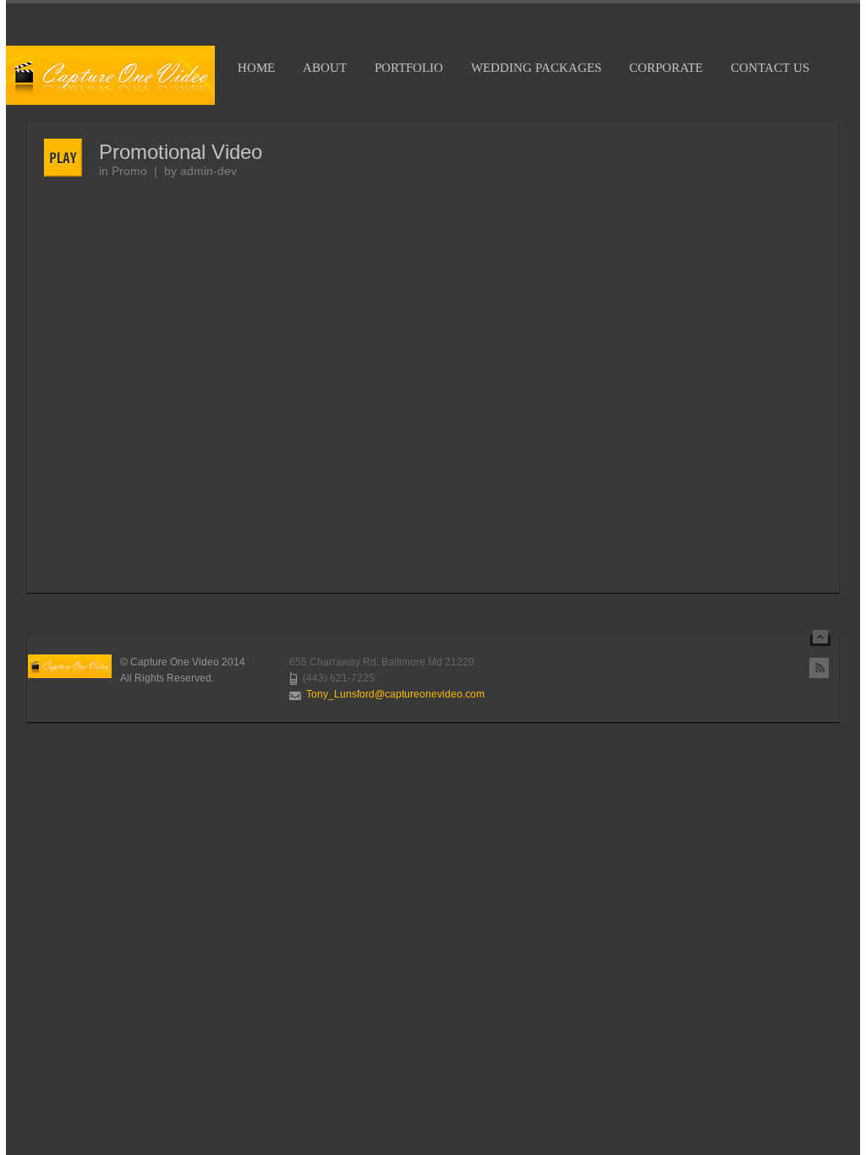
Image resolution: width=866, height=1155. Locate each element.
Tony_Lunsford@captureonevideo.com (395, 694)
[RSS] (819, 668)
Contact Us (770, 67)
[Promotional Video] (71, 158)
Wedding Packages (536, 67)
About (325, 67)
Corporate (666, 67)
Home (256, 67)
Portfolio (409, 67)
